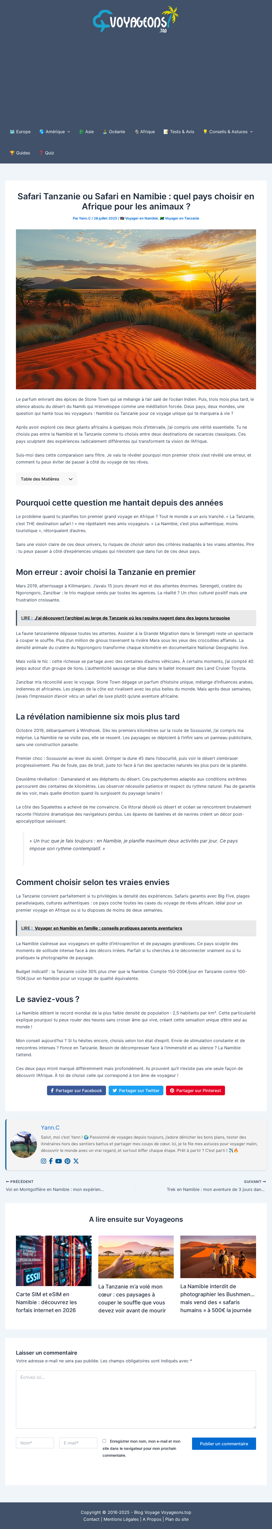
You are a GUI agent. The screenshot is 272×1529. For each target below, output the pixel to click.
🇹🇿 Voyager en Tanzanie (179, 218)
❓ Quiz (46, 152)
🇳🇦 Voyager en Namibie (139, 218)
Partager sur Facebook (79, 1090)
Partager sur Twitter (139, 1090)
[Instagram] (43, 1161)
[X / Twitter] (76, 1161)
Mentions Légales (121, 1519)
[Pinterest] (67, 1161)
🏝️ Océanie (113, 131)
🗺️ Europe (20, 131)
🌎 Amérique (52, 131)
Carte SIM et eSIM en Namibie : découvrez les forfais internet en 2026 (46, 1302)
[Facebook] (51, 1161)
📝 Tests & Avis (178, 131)
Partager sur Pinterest (198, 1090)
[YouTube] (58, 1161)
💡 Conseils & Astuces (225, 131)
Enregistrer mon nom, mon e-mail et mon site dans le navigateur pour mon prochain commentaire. (141, 1448)
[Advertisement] (136, 81)
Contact (91, 1519)
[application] (67, 131)
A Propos (152, 1519)
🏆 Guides (20, 152)
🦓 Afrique (144, 131)
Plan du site (177, 1519)
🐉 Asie (86, 131)
